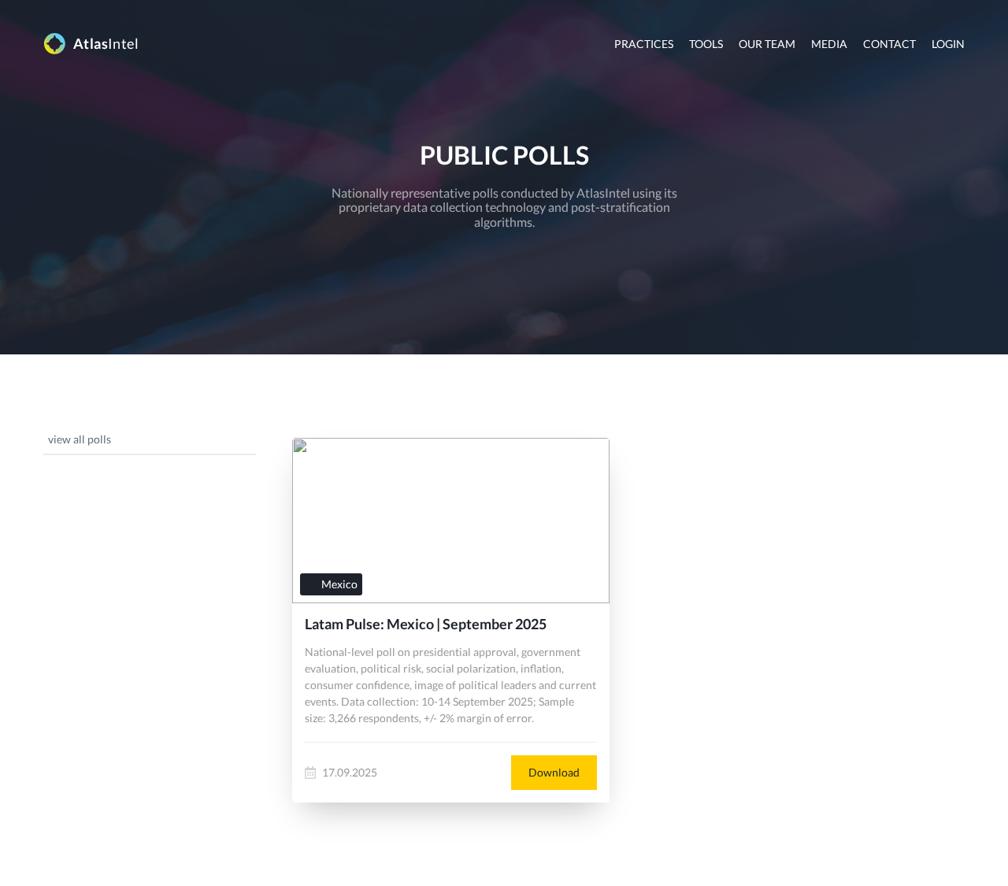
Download (554, 772)
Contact (889, 43)
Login (948, 43)
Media (829, 43)
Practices (643, 43)
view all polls (79, 439)
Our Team (767, 43)
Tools (706, 43)
